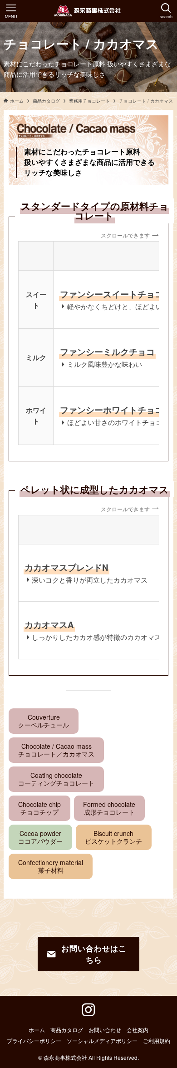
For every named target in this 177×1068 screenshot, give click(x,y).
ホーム (37, 1029)
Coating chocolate (56, 779)
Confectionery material (50, 866)
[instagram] (88, 1010)
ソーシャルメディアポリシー (102, 1040)
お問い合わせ (104, 1029)
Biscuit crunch (113, 837)
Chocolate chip (39, 808)
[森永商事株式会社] (88, 11)
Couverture (43, 720)
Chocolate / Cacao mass (56, 750)
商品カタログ (66, 1029)
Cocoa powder (40, 837)
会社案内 (137, 1029)
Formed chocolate (109, 808)
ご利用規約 (156, 1040)
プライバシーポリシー (34, 1040)
